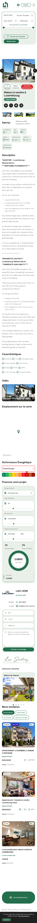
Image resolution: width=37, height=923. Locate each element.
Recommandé (8, 712)
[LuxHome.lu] (5, 5)
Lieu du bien (7, 718)
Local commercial (8, 855)
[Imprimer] (16, 105)
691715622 (22, 602)
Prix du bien (8, 514)
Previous (2, 71)
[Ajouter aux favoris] (6, 105)
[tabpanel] (18, 392)
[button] (33, 5)
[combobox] (25, 15)
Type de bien (21, 712)
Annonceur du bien (21, 718)
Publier (26, 5)
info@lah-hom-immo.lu (27, 606)
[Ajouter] (11, 105)
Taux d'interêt (9, 498)
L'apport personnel (11, 529)
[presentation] (6, 692)
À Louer (6, 823)
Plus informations (24, 916)
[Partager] (21, 105)
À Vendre (7, 87)
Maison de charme (11, 675)
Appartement (7, 756)
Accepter (6, 920)
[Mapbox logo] (7, 455)
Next (35, 71)
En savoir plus (21, 595)
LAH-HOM (22, 591)
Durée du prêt (9, 488)
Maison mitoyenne (16, 87)
